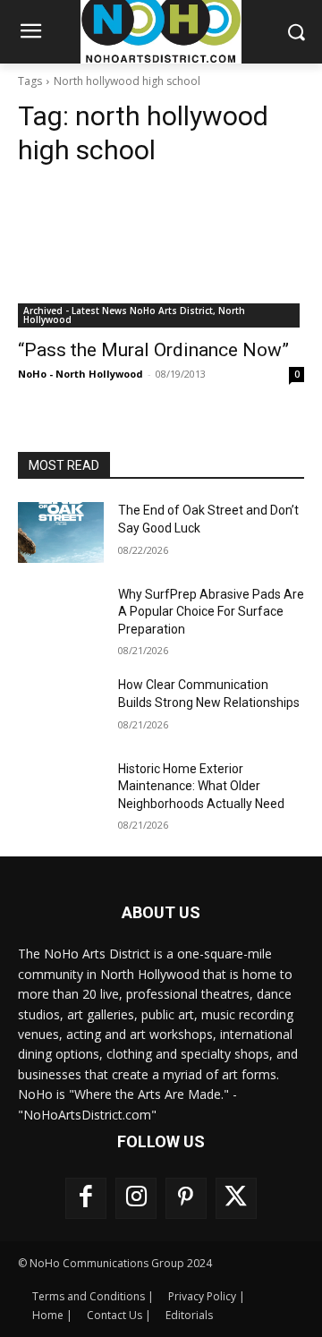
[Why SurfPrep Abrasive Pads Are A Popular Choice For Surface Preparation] (61, 616)
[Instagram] (136, 1198)
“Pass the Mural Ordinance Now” (153, 350)
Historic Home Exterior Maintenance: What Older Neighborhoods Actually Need (201, 786)
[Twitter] (236, 1198)
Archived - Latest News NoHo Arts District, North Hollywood (134, 315)
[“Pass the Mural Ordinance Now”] (161, 256)
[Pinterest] (186, 1198)
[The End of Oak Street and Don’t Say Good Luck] (61, 532)
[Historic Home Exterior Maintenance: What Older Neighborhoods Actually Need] (61, 791)
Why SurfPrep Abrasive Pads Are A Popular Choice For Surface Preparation (211, 611)
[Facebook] (85, 1198)
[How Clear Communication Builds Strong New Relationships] (61, 707)
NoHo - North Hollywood (80, 373)
